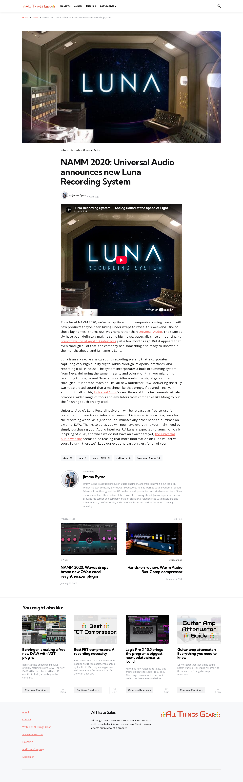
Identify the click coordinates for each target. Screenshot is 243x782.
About (25, 712)
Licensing (27, 741)
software (123, 458)
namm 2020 (101, 458)
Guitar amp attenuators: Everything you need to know (197, 653)
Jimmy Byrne (79, 195)
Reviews (65, 5)
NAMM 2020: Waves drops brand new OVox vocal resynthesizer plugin (84, 572)
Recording (76, 150)
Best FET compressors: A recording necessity (94, 651)
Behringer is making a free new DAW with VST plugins (43, 653)
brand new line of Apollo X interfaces (88, 341)
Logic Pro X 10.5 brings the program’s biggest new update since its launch (144, 655)
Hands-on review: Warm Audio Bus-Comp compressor (154, 569)
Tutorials (91, 5)
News (35, 17)
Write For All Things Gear (36, 726)
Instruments (107, 5)
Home (25, 17)
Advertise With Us (32, 734)
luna (82, 458)
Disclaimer (28, 756)
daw (67, 458)
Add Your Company (33, 749)
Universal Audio (91, 150)
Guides (78, 5)
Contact (26, 719)
